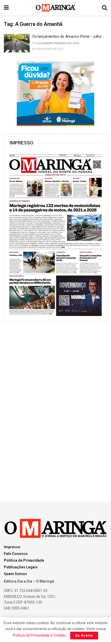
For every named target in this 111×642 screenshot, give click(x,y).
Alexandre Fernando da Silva (59, 43)
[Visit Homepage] (56, 7)
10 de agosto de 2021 (49, 49)
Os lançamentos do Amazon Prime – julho (66, 36)
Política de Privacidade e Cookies (39, 635)
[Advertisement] (55, 406)
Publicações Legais (21, 567)
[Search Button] (104, 8)
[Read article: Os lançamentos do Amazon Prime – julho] (17, 43)
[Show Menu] (6, 8)
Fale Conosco (16, 554)
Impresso (12, 547)
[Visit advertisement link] (55, 93)
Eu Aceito (84, 635)
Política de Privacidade (24, 560)
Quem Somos (15, 574)
